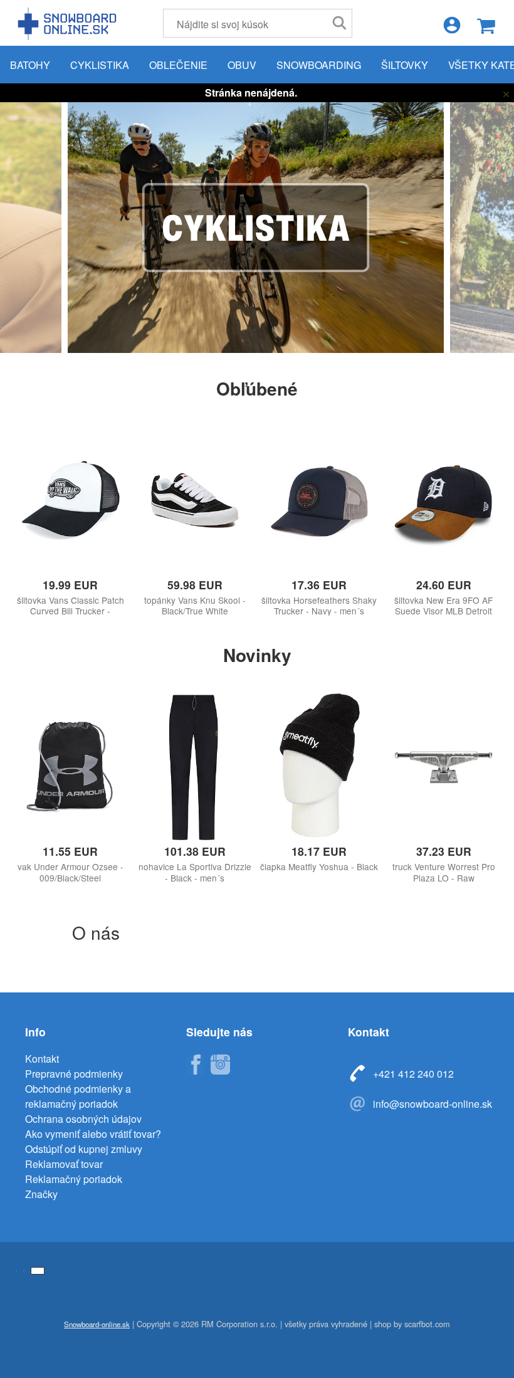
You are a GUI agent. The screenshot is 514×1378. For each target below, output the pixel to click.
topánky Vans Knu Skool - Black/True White (195, 605)
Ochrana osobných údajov (83, 1119)
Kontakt (42, 1058)
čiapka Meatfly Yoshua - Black (319, 866)
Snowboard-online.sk (69, 23)
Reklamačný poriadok (73, 1179)
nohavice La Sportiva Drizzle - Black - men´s (195, 872)
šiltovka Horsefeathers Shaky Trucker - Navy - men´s (319, 605)
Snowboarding (318, 65)
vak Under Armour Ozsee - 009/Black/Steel (70, 872)
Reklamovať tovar (64, 1164)
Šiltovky (404, 65)
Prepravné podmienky (74, 1073)
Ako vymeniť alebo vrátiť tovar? (93, 1134)
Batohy (30, 65)
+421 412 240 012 (413, 1073)
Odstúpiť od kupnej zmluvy (83, 1149)
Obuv (242, 65)
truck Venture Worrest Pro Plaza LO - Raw (443, 872)
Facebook (195, 1065)
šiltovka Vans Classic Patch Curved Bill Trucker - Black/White (70, 611)
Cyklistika (99, 65)
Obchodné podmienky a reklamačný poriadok (78, 1096)
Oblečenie (178, 65)
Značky (41, 1194)
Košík (485, 26)
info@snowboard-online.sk (432, 1104)
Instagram (220, 1065)
